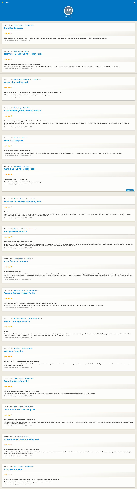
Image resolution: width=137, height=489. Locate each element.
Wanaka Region (18, 290)
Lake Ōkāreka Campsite (16, 261)
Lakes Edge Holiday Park (16, 82)
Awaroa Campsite (13, 469)
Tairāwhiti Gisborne (20, 199)
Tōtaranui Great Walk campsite (19, 409)
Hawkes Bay (17, 437)
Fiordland (17, 138)
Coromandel (18, 51)
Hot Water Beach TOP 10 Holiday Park (22, 53)
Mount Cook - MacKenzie (21, 79)
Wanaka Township (31, 290)
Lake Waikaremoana (34, 318)
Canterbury (17, 108)
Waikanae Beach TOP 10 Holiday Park (22, 201)
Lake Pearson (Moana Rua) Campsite (22, 110)
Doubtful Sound (27, 348)
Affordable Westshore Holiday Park (21, 439)
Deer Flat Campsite (13, 140)
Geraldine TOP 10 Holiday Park (19, 168)
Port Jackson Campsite (15, 231)
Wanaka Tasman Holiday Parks (19, 293)
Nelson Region (18, 25)
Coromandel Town (29, 229)
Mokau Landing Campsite (17, 321)
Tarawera (28, 259)
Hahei (25, 51)
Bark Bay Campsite (13, 28)
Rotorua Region (19, 259)
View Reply (130, 190)
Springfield (26, 108)
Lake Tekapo (35, 79)
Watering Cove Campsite (16, 381)
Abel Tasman (29, 25)
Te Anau (24, 138)
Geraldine (26, 166)
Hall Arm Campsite (13, 351)
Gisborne (30, 199)
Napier (26, 437)
